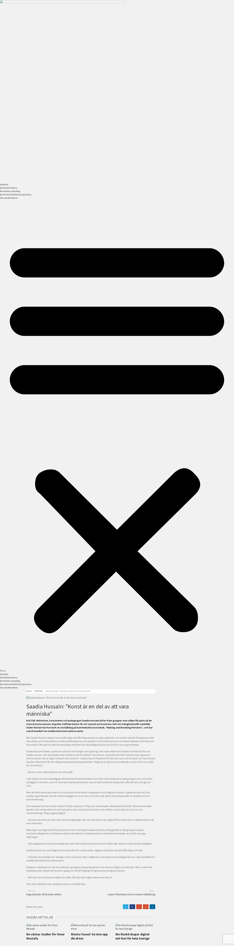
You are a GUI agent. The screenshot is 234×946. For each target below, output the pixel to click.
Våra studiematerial (9, 197)
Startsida (4, 184)
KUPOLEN (38, 691)
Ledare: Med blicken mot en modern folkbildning (131, 894)
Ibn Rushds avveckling (10, 191)
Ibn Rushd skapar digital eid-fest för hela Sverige (132, 936)
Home (28, 691)
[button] (117, 436)
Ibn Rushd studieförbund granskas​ (15, 194)
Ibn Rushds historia (8, 187)
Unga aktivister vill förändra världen (43, 894)
